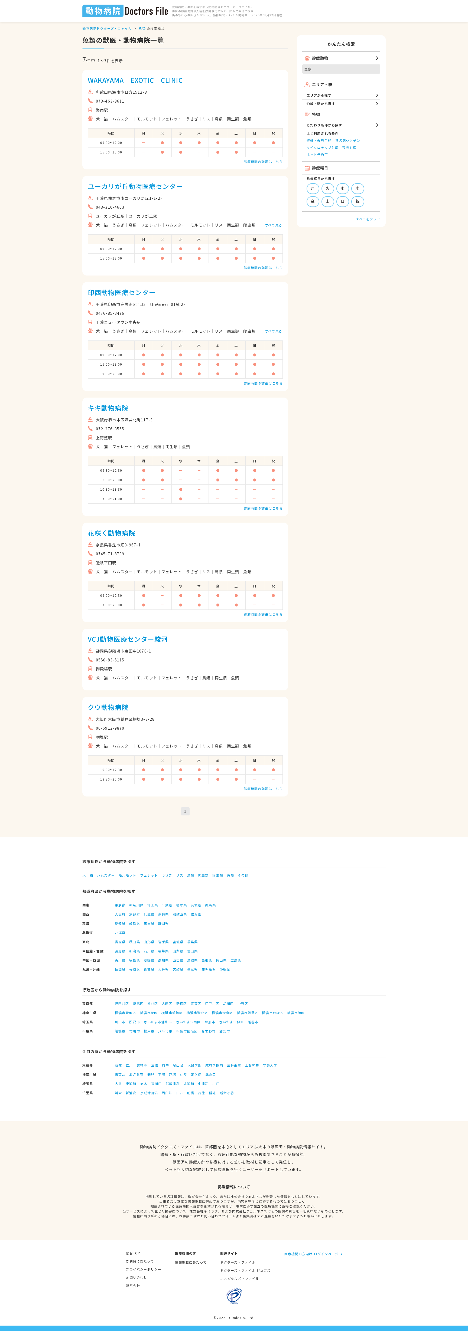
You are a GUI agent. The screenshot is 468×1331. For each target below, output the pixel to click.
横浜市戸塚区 (272, 1012)
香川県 (120, 960)
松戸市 (149, 1031)
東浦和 (131, 1083)
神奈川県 (136, 905)
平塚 (161, 1074)
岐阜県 (134, 923)
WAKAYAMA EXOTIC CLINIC (135, 80)
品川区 (228, 1003)
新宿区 (181, 1003)
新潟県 (134, 951)
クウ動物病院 (108, 707)
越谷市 (253, 1021)
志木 (143, 1083)
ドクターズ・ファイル (237, 1262)
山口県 (178, 960)
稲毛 (212, 1092)
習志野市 (208, 1031)
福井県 (163, 951)
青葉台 (120, 1074)
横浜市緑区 (149, 1012)
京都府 (134, 914)
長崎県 (134, 969)
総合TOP (133, 1253)
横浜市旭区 (296, 1012)
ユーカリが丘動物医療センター (135, 186)
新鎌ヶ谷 (227, 1092)
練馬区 (138, 1003)
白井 (179, 1092)
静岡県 (163, 923)
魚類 (142, 28)
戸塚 (172, 1074)
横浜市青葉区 (125, 1012)
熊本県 (192, 969)
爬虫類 (203, 875)
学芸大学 (270, 1065)
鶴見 (150, 1074)
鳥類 (190, 875)
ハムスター (106, 875)
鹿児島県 (209, 969)
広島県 (235, 960)
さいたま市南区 (188, 1021)
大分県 (163, 969)
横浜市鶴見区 (247, 1012)
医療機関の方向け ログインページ (311, 1253)
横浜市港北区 (197, 1012)
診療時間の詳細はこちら (263, 161)
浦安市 (224, 1031)
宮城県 (178, 941)
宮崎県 (178, 969)
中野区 (243, 1003)
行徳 (201, 1092)
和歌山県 (180, 914)
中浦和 (203, 1083)
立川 (129, 1065)
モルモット (127, 875)
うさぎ (167, 875)
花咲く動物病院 (111, 532)
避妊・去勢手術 (319, 140)
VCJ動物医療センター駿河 (128, 639)
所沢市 (134, 1021)
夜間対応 (349, 147)
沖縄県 (225, 969)
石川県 (149, 951)
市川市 (134, 1031)
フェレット (149, 875)
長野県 (120, 951)
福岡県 (120, 969)
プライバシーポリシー (143, 1269)
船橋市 (120, 1031)
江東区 (196, 1003)
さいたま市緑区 (231, 1021)
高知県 (163, 960)
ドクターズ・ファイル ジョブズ (245, 1270)
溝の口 (210, 1074)
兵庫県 (149, 914)
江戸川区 (212, 1003)
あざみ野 (136, 1074)
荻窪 (118, 1065)
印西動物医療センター (122, 292)
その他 (243, 875)
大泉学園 (194, 1065)
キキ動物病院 (108, 407)
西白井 (167, 1092)
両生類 (217, 875)
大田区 (167, 1003)
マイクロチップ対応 (323, 147)
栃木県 (181, 905)
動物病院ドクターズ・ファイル (107, 28)
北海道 (120, 932)
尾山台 (178, 1065)
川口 (215, 1083)
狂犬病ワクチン (347, 140)
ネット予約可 (317, 154)
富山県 (192, 951)
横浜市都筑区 (172, 1012)
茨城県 (196, 905)
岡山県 (221, 960)
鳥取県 (192, 960)
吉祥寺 (142, 1065)
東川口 (156, 1083)
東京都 (120, 905)
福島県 (192, 941)
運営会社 (133, 1285)
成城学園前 (214, 1065)
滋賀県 (196, 914)
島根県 (207, 960)
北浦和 (189, 1083)
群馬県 (210, 905)
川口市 (120, 1021)
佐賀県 (149, 969)
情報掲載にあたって (191, 1262)
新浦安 (131, 1092)
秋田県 (134, 941)
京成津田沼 (149, 1092)
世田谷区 (122, 1003)
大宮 (118, 1083)
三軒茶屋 (234, 1065)
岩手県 (163, 941)
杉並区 (152, 1003)
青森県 (120, 941)
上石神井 (252, 1065)
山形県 (149, 941)
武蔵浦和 (172, 1083)
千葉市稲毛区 (187, 1031)
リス (179, 875)
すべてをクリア (368, 219)
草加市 (210, 1021)
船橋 (190, 1092)
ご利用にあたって (140, 1261)
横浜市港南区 (222, 1012)
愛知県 (120, 923)
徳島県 (134, 960)
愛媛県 (149, 960)
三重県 (149, 923)
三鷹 (154, 1065)
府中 (165, 1065)
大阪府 (120, 914)
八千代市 (165, 1031)
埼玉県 (152, 905)
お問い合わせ (136, 1277)
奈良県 (163, 914)
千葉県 (167, 905)
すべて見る (273, 225)
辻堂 (183, 1074)
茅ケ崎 (196, 1074)
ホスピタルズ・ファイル (239, 1278)
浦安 (118, 1092)
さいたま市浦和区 (158, 1021)
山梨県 (178, 951)
